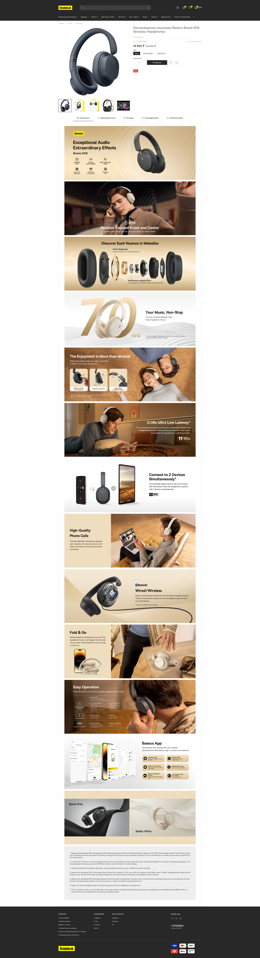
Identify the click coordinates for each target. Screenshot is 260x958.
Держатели (165, 17)
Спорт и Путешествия (182, 17)
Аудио (144, 17)
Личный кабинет (63, 918)
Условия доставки (64, 921)
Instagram (115, 918)
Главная (61, 23)
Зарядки (84, 17)
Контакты (97, 925)
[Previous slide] (61, 61)
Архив (96, 928)
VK (113, 925)
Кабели (94, 17)
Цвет (134, 50)
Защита (154, 17)
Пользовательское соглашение (68, 935)
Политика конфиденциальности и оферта (72, 931)
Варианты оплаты (64, 925)
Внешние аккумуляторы (67, 17)
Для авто (121, 17)
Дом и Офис (133, 17)
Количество (137, 58)
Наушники (79, 23)
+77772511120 (177, 925)
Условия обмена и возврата (67, 928)
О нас (96, 921)
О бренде (97, 918)
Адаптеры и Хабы (107, 17)
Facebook (115, 921)
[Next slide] (126, 61)
